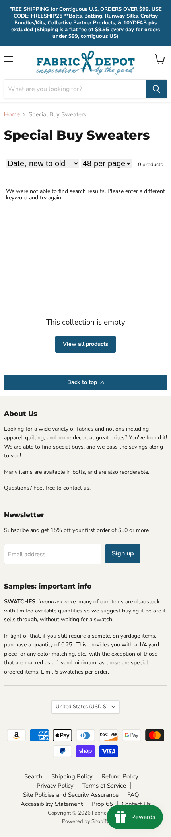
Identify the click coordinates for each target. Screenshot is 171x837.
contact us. (77, 488)
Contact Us (136, 804)
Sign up (123, 553)
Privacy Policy (55, 786)
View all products (85, 344)
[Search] (156, 89)
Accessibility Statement (52, 804)
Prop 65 (102, 804)
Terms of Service (104, 786)
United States (82, 706)
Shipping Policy (72, 776)
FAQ (133, 795)
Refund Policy (119, 776)
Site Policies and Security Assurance (71, 795)
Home (12, 114)
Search (33, 776)
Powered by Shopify (85, 821)
